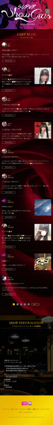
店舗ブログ (36, 409)
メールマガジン (28, 412)
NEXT (35, 304)
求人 (20, 412)
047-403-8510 (11, 376)
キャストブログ (45, 409)
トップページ (5, 409)
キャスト (22, 409)
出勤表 (29, 409)
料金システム (14, 409)
